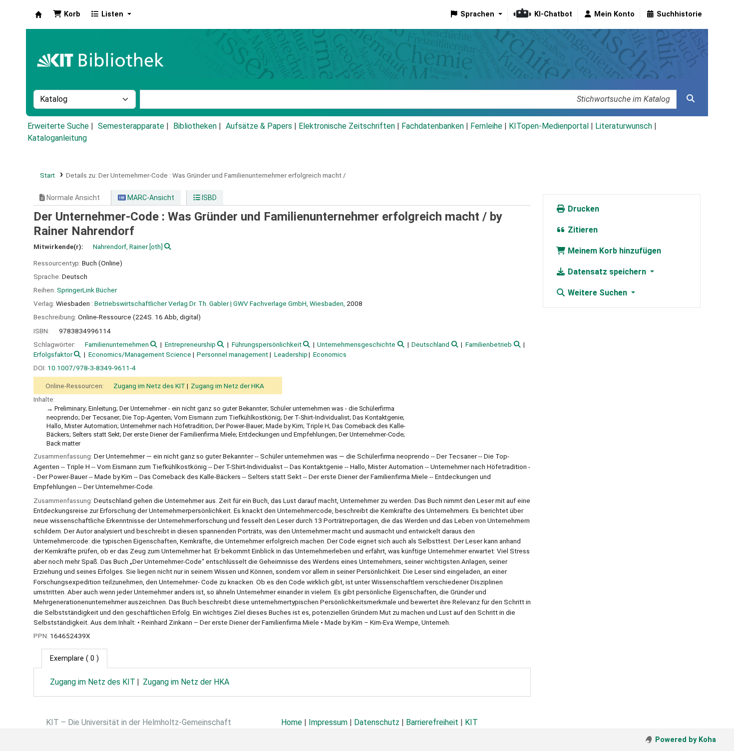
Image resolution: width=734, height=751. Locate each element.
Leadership (291, 354)
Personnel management (232, 354)
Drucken (582, 209)
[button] (66, 14)
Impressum (328, 722)
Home (291, 722)
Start (47, 175)
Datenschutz (376, 722)
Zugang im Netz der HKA (227, 386)
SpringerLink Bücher (87, 290)
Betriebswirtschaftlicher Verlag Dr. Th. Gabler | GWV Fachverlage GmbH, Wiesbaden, (219, 303)
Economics (330, 354)
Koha (38, 14)
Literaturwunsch (623, 126)
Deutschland (430, 344)
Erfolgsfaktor (52, 354)
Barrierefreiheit (432, 722)
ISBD (208, 198)
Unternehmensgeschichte (356, 344)
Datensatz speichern (607, 271)
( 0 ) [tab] (74, 658)
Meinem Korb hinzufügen (613, 250)
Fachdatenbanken (432, 126)
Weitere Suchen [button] (597, 292)
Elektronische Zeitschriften (347, 126)
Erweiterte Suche (58, 126)
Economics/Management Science (139, 354)
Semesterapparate (131, 126)
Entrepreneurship (190, 344)
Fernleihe (486, 126)
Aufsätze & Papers (259, 126)
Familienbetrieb (488, 344)
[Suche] (691, 99)
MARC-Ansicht (150, 198)
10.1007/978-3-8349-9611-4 (91, 368)
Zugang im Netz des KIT (149, 386)
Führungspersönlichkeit (267, 344)
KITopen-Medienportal (549, 126)
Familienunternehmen (117, 344)
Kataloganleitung (57, 138)
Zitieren (582, 230)
